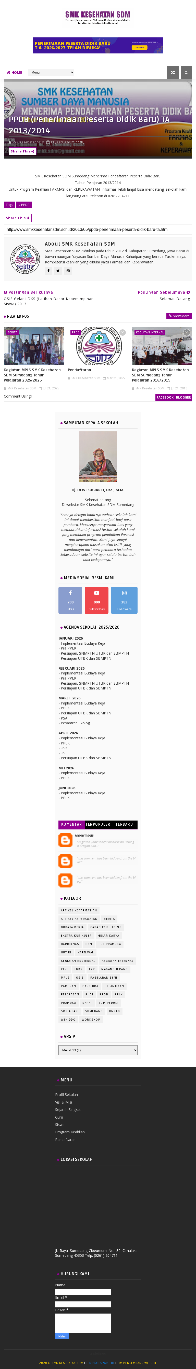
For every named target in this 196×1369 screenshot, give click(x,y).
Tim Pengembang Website (137, 1363)
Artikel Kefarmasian (79, 910)
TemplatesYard (98, 1363)
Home (16, 72)
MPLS (65, 978)
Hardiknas (70, 944)
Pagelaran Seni (103, 978)
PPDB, (79, 142)
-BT (112, 1363)
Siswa (60, 1124)
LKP (92, 969)
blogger (183, 397)
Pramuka (68, 1003)
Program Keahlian (70, 1132)
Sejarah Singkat (68, 1109)
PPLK (119, 994)
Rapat (87, 1003)
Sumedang (94, 1011)
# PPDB (24, 204)
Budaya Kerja (72, 927)
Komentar (71, 824)
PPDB (75, 332)
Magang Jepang (114, 969)
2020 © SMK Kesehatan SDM (61, 1363)
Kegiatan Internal (150, 332)
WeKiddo (68, 1020)
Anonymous (84, 836)
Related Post (19, 316)
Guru (59, 1117)
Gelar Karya (108, 936)
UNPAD (114, 1011)
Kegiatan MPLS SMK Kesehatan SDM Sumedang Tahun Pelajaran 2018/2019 (160, 375)
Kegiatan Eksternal (78, 961)
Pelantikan (114, 986)
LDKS (79, 969)
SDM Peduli (108, 1003)
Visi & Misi (63, 1102)
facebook (165, 397)
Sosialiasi (70, 1011)
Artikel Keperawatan (79, 919)
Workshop (91, 1020)
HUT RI (66, 952)
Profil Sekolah (66, 1094)
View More (181, 316)
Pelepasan (70, 994)
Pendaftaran (79, 370)
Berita (12, 332)
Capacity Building (106, 927)
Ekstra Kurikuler (76, 936)
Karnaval (86, 952)
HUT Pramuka (110, 944)
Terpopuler (97, 824)
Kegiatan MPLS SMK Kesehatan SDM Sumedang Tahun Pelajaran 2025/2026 (32, 375)
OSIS (80, 978)
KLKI (64, 969)
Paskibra (90, 986)
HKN (88, 944)
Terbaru (124, 824)
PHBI (89, 994)
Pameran (68, 986)
